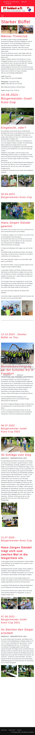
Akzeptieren (7, 375)
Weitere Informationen (14, 378)
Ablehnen (20, 375)
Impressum (24, 378)
